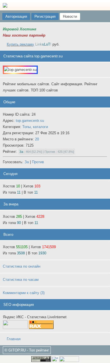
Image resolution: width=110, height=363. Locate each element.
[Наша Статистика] (41, 359)
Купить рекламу (20, 44)
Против (38, 162)
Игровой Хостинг (19, 29)
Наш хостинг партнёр (24, 35)
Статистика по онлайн (21, 266)
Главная (13, 339)
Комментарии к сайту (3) (24, 293)
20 (37, 139)
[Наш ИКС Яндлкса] (69, 359)
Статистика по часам (21, 279)
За (27, 162)
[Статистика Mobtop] (55, 359)
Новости (70, 16)
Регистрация (45, 16)
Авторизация (16, 16)
